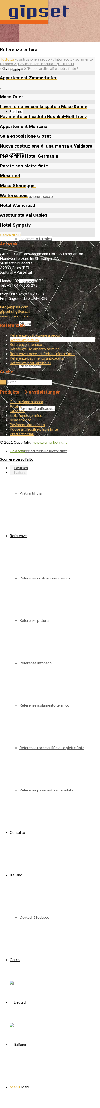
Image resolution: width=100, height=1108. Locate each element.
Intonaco (17, 410)
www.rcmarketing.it (50, 442)
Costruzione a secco (26, 401)
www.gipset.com (14, 316)
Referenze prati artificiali (30, 362)
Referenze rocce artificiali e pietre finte (42, 353)
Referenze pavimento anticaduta (37, 358)
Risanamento (20, 420)
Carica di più (10, 234)
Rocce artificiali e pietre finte (34, 429)
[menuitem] (57, 450)
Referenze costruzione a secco (35, 335)
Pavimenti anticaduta (27, 424)
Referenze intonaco (26, 344)
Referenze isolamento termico (35, 349)
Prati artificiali (22, 433)
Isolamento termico (26, 415)
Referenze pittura (24, 339)
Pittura (15, 406)
